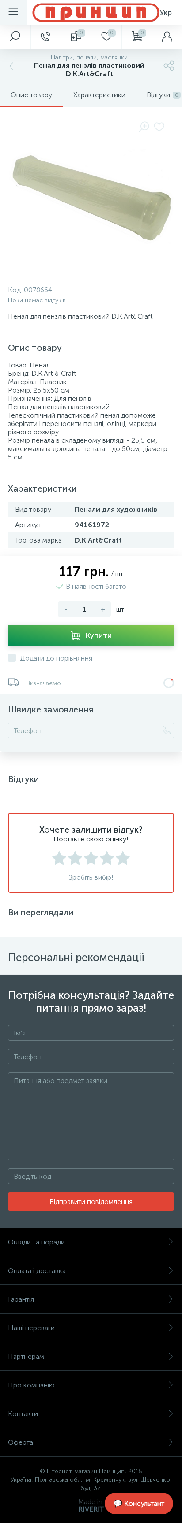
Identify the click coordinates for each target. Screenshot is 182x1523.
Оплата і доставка (37, 1270)
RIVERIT (91, 1509)
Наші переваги (31, 1328)
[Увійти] (167, 37)
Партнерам (26, 1356)
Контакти (23, 1413)
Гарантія (21, 1299)
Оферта (20, 1442)
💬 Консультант (139, 1503)
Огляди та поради (36, 1242)
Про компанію (31, 1385)
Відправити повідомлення (91, 1201)
